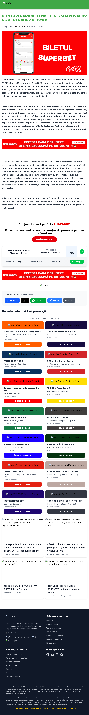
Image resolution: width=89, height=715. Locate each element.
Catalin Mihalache (10, 554)
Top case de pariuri (53, 628)
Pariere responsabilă (14, 654)
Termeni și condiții (13, 662)
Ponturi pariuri (52, 624)
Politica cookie (11, 665)
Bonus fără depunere (54, 636)
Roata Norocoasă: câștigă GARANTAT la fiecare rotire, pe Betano (63, 589)
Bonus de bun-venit (54, 639)
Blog (7, 673)
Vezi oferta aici (44, 239)
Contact (9, 669)
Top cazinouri (51, 632)
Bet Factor (7, 592)
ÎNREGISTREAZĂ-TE (22, 455)
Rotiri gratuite (51, 643)
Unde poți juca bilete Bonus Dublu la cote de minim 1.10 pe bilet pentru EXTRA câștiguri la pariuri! (22, 547)
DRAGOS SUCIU (19, 27)
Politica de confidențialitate (17, 658)
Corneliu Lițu (51, 554)
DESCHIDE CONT (22, 344)
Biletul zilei (50, 621)
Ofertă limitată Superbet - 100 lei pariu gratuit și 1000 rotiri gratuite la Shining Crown (66, 547)
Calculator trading (13, 677)
